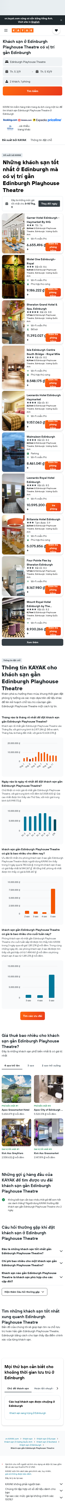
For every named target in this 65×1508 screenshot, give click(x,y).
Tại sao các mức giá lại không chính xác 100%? (29, 1497)
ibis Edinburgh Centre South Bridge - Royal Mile (43, 352)
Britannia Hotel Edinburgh (43, 519)
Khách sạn (28, 1438)
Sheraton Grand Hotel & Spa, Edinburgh (42, 306)
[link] (32, 1016)
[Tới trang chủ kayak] (22, 30)
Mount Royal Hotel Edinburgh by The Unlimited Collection (40, 604)
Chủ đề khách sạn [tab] (18, 1388)
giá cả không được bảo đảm (18, 1474)
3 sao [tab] (31, 1065)
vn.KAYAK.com (12, 1438)
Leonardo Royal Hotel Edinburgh (40, 480)
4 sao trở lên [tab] (12, 1065)
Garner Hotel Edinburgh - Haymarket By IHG (43, 220)
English (35, 21)
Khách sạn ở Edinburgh (30, 1445)
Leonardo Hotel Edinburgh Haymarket (44, 397)
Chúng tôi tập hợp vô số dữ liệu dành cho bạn (30, 1490)
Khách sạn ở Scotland (47, 1441)
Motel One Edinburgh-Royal (41, 261)
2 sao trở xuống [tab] (51, 1065)
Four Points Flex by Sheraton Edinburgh (40, 562)
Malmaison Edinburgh (41, 436)
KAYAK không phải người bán (22, 1484)
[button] (61, 20)
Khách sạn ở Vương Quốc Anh (18, 1441)
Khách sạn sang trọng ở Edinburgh (28, 1413)
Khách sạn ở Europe (46, 1438)
